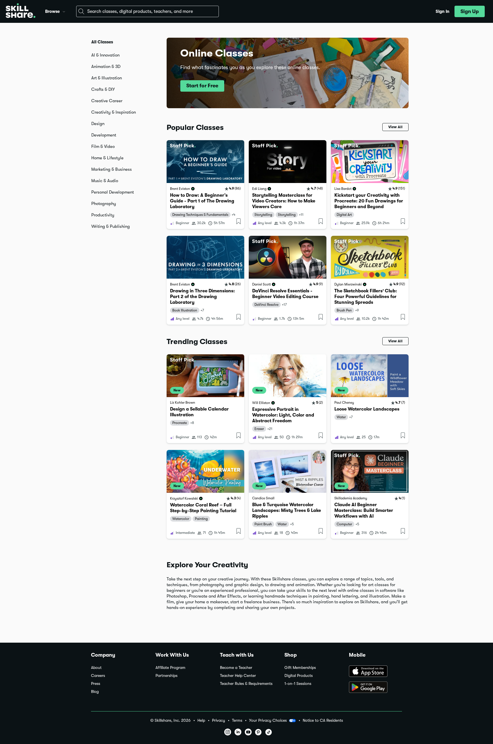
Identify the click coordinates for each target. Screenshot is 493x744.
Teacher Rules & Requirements (246, 683)
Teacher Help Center (238, 675)
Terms (237, 720)
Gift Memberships (300, 667)
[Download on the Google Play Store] (375, 687)
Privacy (218, 720)
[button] (63, 10)
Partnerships (166, 675)
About (96, 667)
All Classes (102, 42)
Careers (98, 675)
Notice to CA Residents (323, 720)
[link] (205, 184)
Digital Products (298, 675)
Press (95, 683)
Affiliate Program (170, 667)
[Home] (20, 11)
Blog (95, 691)
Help (201, 720)
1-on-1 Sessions (297, 683)
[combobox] (147, 11)
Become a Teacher (236, 667)
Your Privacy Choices (268, 720)
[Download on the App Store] (375, 671)
